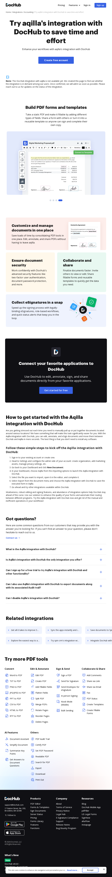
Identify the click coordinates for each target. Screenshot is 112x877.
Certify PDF (40, 744)
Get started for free (56, 390)
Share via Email (94, 687)
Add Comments (94, 675)
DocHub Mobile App (91, 807)
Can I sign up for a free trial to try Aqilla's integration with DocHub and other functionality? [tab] (46, 572)
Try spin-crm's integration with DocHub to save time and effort (66, 640)
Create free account (56, 60)
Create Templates (95, 704)
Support (59, 821)
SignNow (86, 817)
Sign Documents (38, 810)
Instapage (86, 824)
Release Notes (63, 824)
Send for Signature (70, 681)
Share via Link (93, 681)
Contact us (11, 537)
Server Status (36, 814)
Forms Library (36, 821)
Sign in (87, 5)
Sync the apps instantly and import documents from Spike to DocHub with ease (66, 630)
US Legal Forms (89, 814)
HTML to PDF (16, 710)
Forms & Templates (39, 807)
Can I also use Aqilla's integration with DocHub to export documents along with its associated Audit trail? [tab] (49, 586)
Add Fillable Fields (43, 687)
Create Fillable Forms (93, 712)
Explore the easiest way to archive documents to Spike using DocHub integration (26, 640)
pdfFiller (85, 810)
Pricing (61, 5)
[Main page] (13, 5)
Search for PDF (42, 762)
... (72, 870)
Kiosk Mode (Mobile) (66, 703)
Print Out (39, 779)
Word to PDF (16, 675)
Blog (84, 803)
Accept (90, 870)
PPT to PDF (15, 698)
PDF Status (92, 698)
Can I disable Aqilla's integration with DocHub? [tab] (33, 598)
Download (40, 774)
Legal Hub (60, 814)
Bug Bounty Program (66, 828)
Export (38, 768)
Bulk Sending (67, 710)
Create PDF (40, 681)
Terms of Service (64, 807)
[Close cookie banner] (104, 869)
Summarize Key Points (17, 752)
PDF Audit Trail (42, 739)
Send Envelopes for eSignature (70, 688)
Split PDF (39, 698)
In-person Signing (69, 695)
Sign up (100, 5)
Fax (88, 692)
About (59, 803)
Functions (35, 828)
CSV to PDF (15, 704)
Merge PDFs (41, 704)
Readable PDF (42, 756)
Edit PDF (39, 675)
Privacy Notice (63, 810)
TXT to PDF (15, 681)
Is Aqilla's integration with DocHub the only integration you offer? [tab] (44, 560)
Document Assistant (19, 739)
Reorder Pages (42, 716)
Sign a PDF (66, 675)
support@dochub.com (14, 805)
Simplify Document (19, 744)
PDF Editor (35, 803)
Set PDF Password (44, 750)
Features (73, 5)
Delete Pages (41, 721)
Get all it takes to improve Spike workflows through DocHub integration (26, 630)
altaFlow (86, 821)
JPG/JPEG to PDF (18, 692)
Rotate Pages (41, 710)
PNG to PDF (15, 687)
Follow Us (12, 815)
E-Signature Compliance (67, 817)
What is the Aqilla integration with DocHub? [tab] (31, 549)
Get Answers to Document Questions (17, 762)
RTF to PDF (15, 716)
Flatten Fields (41, 692)
